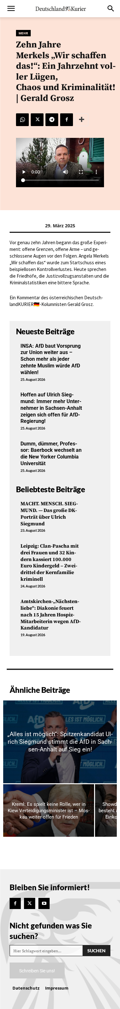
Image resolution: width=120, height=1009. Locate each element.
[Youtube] (44, 903)
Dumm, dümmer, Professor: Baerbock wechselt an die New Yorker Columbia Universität (51, 453)
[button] (11, 8)
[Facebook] (66, 119)
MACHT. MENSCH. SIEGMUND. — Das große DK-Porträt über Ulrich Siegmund (49, 514)
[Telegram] (51, 119)
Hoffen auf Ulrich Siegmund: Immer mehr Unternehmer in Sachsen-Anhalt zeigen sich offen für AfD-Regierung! (51, 408)
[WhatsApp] (22, 119)
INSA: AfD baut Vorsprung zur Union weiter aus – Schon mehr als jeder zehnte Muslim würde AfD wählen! (50, 359)
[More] (81, 119)
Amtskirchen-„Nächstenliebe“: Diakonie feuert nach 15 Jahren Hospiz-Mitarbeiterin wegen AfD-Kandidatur (50, 614)
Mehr (23, 33)
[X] (37, 119)
